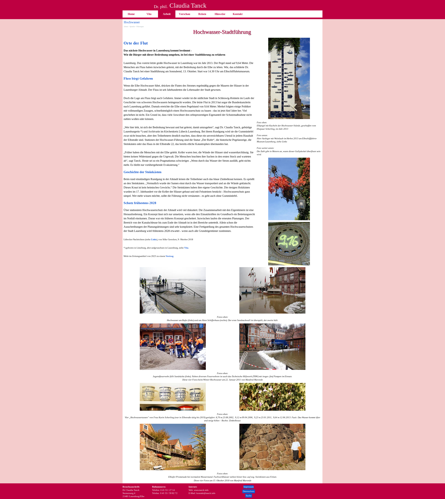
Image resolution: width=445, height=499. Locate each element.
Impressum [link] (249, 486)
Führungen (140, 26)
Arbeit (167, 14)
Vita (149, 14)
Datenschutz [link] (248, 491)
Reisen (202, 14)
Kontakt (237, 14)
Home (131, 14)
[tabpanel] (189, 149)
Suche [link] (249, 495)
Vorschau (184, 14)
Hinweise (220, 14)
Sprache (132, 26)
